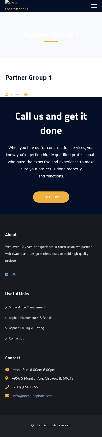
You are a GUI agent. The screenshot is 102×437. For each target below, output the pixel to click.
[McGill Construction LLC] (21, 5)
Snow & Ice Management (27, 307)
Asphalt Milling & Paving (26, 328)
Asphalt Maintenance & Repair (30, 318)
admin (15, 94)
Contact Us (16, 338)
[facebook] (6, 274)
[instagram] (14, 274)
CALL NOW (51, 197)
